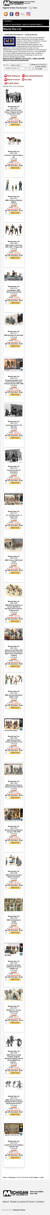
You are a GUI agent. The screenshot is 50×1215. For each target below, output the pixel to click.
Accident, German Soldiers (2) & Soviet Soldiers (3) (13, 966)
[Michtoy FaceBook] (12, 14)
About (6, 1201)
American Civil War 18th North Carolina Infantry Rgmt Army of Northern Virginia (14, 652)
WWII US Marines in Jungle (14, 921)
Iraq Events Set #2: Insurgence (14, 471)
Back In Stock (13, 79)
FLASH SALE (13, 83)
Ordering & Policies (18, 1210)
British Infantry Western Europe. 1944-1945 (14, 831)
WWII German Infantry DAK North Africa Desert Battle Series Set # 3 (14, 1101)
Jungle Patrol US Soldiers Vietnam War (13, 1146)
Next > (36, 1177)
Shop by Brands (31, 35)
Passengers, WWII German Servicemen (13, 291)
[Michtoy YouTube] (17, 14)
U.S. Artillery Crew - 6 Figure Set (14, 516)
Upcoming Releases (34, 76)
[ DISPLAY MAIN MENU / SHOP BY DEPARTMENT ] (22, 24)
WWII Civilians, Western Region (13, 201)
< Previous (11, 1177)
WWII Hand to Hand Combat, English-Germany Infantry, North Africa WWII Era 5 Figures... (14, 1058)
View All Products (16, 35)
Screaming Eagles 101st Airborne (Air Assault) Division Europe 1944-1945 (13, 382)
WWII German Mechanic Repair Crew (13, 696)
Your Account (21, 8)
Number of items (11, 68)
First (33, 64)
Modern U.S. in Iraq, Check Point (13, 1011)
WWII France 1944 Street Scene (14, 561)
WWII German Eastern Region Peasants (14, 876)
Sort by (5, 65)
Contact (40, 1201)
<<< (37, 64)
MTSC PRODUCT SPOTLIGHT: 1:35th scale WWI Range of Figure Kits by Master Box (24, 59)
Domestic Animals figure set (14, 156)
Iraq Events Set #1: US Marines (14, 426)
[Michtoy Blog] (6, 14)
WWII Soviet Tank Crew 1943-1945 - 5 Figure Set (13, 246)
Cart (35, 8)
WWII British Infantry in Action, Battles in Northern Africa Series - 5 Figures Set (14, 607)
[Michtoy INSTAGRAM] (29, 14)
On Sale (28, 79)
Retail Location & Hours (22, 1201)
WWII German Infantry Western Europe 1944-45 (14, 786)
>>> (36, 69)
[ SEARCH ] (7, 21)
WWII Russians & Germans (13, 335)
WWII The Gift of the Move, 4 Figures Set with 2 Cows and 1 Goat (14, 112)
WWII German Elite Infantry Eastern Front (13, 741)
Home (7, 35)
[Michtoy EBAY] (23, 14)
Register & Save (9, 8)
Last (40, 69)
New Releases (13, 76)
